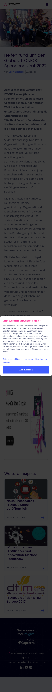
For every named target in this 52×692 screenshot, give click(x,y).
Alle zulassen (26, 369)
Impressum (28, 359)
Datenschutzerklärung (12, 359)
